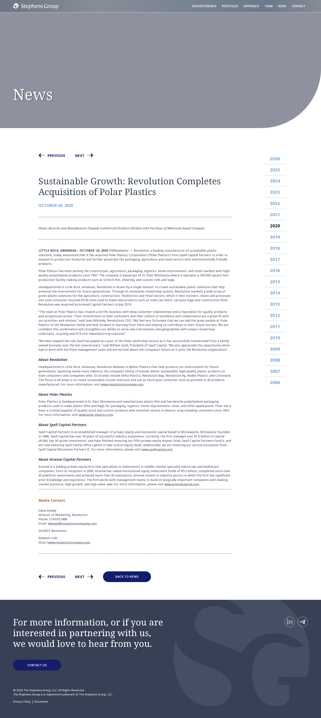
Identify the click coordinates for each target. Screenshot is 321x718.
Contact (298, 6)
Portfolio (230, 6)
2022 (275, 203)
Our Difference (204, 6)
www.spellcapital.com (157, 449)
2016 (275, 270)
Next (79, 155)
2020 (275, 226)
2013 (275, 304)
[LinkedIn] (290, 622)
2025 (275, 170)
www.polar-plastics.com (96, 415)
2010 (275, 338)
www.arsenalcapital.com (181, 484)
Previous (56, 155)
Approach (251, 6)
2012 (275, 315)
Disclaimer (41, 701)
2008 (275, 360)
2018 (275, 248)
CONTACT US (37, 665)
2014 (275, 293)
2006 (275, 382)
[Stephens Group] (35, 6)
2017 (275, 259)
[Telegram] (303, 622)
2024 (275, 181)
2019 (275, 237)
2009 (275, 349)
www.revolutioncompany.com (122, 384)
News (282, 6)
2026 (275, 158)
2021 (275, 214)
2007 (275, 371)
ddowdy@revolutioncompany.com (72, 523)
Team (268, 6)
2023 (275, 192)
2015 (275, 281)
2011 (275, 326)
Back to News (127, 577)
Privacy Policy (22, 701)
